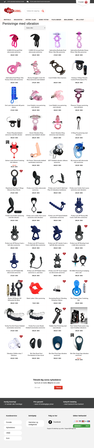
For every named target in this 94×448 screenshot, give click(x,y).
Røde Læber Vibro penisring (36, 298)
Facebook (57, 422)
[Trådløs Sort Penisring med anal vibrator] (57, 315)
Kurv (8, 438)
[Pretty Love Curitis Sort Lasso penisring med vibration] (79, 177)
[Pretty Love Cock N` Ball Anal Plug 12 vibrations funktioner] (57, 177)
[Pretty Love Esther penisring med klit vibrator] (14, 205)
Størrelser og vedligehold (33, 423)
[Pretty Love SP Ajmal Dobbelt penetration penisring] (57, 205)
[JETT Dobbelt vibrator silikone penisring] (57, 150)
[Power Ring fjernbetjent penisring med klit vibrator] (14, 122)
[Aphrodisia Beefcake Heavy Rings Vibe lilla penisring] (79, 40)
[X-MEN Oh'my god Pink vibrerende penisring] (14, 40)
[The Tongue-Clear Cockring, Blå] (79, 288)
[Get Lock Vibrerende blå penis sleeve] (14, 95)
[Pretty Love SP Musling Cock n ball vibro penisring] (79, 233)
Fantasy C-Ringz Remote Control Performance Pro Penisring (79, 79)
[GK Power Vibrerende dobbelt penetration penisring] (36, 150)
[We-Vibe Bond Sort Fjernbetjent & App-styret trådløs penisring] (36, 343)
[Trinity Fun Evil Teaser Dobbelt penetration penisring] (14, 315)
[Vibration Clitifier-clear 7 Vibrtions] (14, 343)
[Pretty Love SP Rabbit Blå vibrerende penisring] (14, 260)
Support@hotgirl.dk (21, 4)
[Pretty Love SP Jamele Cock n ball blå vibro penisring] (57, 233)
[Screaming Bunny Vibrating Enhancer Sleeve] (57, 288)
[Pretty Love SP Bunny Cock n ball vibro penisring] (14, 233)
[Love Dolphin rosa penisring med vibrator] (35, 95)
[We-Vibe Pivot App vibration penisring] (57, 343)
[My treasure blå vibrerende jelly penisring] (79, 150)
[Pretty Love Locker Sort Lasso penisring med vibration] (35, 205)
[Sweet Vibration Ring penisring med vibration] (57, 122)
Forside (9, 422)
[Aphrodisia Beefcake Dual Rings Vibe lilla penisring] (57, 40)
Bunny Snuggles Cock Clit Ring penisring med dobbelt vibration (36, 79)
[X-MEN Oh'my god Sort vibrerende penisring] (36, 40)
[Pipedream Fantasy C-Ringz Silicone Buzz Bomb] (14, 177)
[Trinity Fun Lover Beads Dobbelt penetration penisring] (36, 315)
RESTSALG (7, 19)
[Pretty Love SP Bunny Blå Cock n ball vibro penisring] (79, 205)
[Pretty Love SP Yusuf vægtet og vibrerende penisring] (57, 260)
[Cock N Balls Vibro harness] (57, 67)
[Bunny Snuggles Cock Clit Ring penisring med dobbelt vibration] (36, 67)
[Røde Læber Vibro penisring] (36, 288)
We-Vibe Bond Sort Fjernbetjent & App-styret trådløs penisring (36, 355)
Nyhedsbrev (10, 427)
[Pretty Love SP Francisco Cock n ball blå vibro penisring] (35, 233)
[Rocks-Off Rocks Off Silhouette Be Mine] (14, 288)
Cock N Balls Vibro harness (57, 78)
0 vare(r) (81, 2)
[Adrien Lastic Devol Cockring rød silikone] (14, 150)
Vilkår (8, 433)
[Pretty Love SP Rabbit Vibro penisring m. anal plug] (35, 260)
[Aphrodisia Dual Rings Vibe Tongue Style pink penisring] (14, 67)
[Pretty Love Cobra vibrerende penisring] (35, 177)
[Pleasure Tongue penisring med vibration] (79, 95)
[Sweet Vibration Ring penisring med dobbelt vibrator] (35, 122)
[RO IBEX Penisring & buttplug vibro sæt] (79, 260)
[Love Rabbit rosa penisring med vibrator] (57, 95)
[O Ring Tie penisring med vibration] (79, 122)
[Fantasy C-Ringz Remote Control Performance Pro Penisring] (79, 67)
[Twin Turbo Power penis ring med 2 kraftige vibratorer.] (79, 315)
